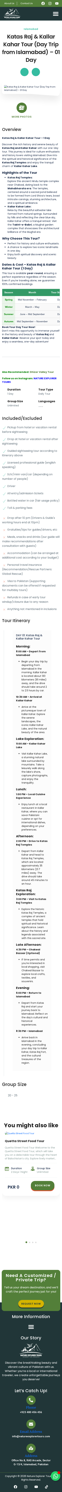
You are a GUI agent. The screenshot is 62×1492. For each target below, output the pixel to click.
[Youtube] (57, 3)
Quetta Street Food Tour (24, 1141)
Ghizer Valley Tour (42, 372)
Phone (31, 1407)
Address (31, 1456)
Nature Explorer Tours (39, 1476)
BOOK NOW (42, 1185)
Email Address (31, 1432)
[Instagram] (50, 3)
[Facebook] (43, 3)
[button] (55, 13)
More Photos (22, 116)
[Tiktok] (46, 1486)
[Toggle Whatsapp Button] (55, 1476)
